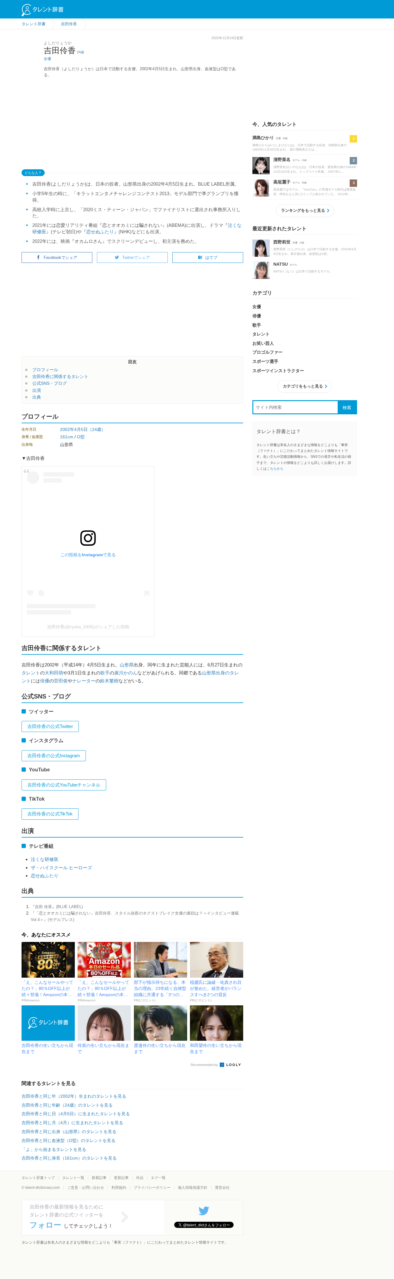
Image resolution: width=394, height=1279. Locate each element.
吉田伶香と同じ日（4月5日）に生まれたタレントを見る (76, 1113)
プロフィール (45, 369)
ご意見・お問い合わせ (85, 1187)
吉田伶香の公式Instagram (53, 755)
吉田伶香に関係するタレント (60, 376)
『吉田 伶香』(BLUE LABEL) (57, 906)
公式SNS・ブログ (49, 383)
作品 (139, 1178)
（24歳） (97, 429)
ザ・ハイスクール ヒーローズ (61, 867)
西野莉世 (282, 241)
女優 (47, 59)
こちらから (275, 468)
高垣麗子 (282, 181)
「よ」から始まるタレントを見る (54, 1149)
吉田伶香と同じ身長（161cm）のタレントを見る (69, 1158)
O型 (81, 436)
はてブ (211, 257)
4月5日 (81, 429)
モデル (296, 160)
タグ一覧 (158, 1178)
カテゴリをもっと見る (303, 386)
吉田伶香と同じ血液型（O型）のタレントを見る (68, 1140)
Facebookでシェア (60, 257)
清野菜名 (282, 159)
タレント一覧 (73, 1178)
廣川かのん (125, 672)
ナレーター (83, 680)
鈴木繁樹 (109, 680)
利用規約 (118, 1187)
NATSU (280, 264)
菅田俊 (61, 680)
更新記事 (121, 1178)
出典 (36, 397)
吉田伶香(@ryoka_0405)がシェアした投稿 (88, 626)
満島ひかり (263, 137)
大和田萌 (54, 672)
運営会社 (222, 1187)
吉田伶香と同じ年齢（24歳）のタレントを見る (67, 1105)
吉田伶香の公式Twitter (50, 726)
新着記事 (99, 1178)
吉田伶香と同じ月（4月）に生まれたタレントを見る (72, 1122)
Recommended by (205, 1065)
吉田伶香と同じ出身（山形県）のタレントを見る (69, 1131)
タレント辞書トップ (38, 1178)
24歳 (80, 52)
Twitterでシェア (136, 257)
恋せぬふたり (100, 231)
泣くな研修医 (44, 859)
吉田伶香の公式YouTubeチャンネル (63, 784)
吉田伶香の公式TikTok (50, 813)
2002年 (67, 429)
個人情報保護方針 (192, 1187)
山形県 (127, 664)
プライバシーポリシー (152, 1187)
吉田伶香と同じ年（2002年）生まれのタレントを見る (74, 1096)
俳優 (44, 680)
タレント (31, 672)
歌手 (105, 672)
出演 (36, 390)
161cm (66, 436)
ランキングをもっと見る (303, 210)
